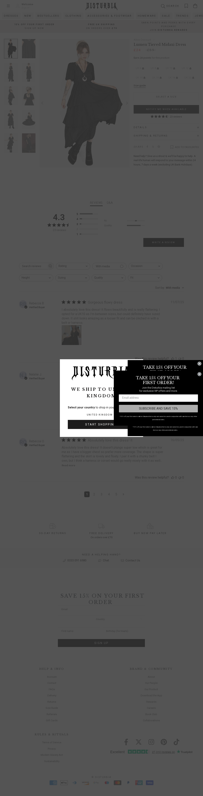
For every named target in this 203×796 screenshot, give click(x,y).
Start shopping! (101, 424)
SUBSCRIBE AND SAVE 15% (158, 408)
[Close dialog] (199, 364)
